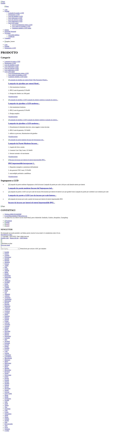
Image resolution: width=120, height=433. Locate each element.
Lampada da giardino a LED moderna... (24, 103)
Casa (5, 9)
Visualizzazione (13, 96)
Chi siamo (7, 33)
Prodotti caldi (5, 238)
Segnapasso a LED (14, 14)
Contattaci (7, 38)
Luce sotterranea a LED (15, 21)
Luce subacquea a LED (15, 18)
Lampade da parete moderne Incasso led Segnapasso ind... (30, 188)
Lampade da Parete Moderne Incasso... (23, 143)
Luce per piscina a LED (15, 19)
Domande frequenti (10, 31)
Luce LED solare (13, 23)
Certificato (11, 36)
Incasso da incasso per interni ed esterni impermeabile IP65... (31, 203)
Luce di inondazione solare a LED (22, 25)
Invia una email (5, 245)
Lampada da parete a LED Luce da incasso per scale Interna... (32, 195)
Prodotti (6, 11)
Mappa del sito (14, 238)
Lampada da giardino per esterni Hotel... (24, 84)
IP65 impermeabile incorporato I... (21, 163)
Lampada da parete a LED (16, 13)
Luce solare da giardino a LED (21, 26)
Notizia (6, 30)
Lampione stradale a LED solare (21, 28)
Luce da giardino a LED (15, 16)
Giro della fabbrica (13, 35)
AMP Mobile (23, 238)
